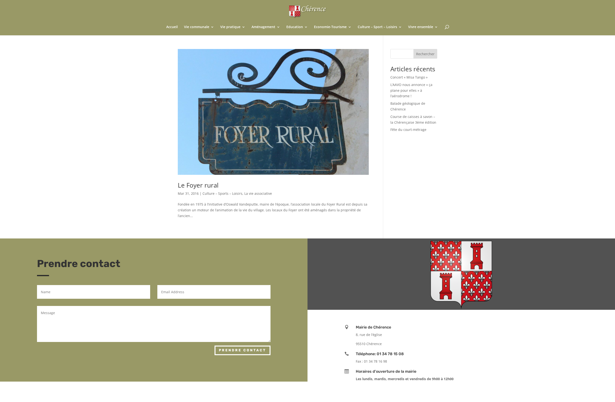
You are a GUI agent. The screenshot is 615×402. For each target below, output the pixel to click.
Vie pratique (230, 27)
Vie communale (196, 27)
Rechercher (425, 54)
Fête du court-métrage (408, 129)
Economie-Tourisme (330, 27)
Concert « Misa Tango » (409, 77)
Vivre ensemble (420, 27)
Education (294, 27)
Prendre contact (242, 350)
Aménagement (263, 27)
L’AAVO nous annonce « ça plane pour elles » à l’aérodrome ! (411, 90)
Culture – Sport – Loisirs (377, 27)
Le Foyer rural (198, 185)
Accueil (172, 27)
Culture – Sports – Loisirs (222, 193)
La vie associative (258, 193)
